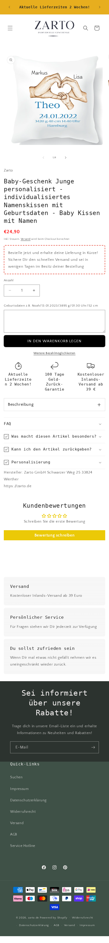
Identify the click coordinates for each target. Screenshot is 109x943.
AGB (13, 834)
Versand (26, 239)
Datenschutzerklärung (28, 800)
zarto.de (33, 917)
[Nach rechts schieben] (65, 157)
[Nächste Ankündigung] (99, 7)
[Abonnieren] (93, 747)
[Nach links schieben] (43, 157)
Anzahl (8, 280)
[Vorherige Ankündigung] (9, 7)
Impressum (19, 789)
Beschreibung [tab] (20, 404)
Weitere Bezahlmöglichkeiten (54, 353)
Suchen (16, 777)
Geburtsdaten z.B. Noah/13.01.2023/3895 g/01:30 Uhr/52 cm (51, 305)
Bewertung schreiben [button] (54, 535)
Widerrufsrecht (22, 812)
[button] (10, 28)
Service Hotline (22, 846)
